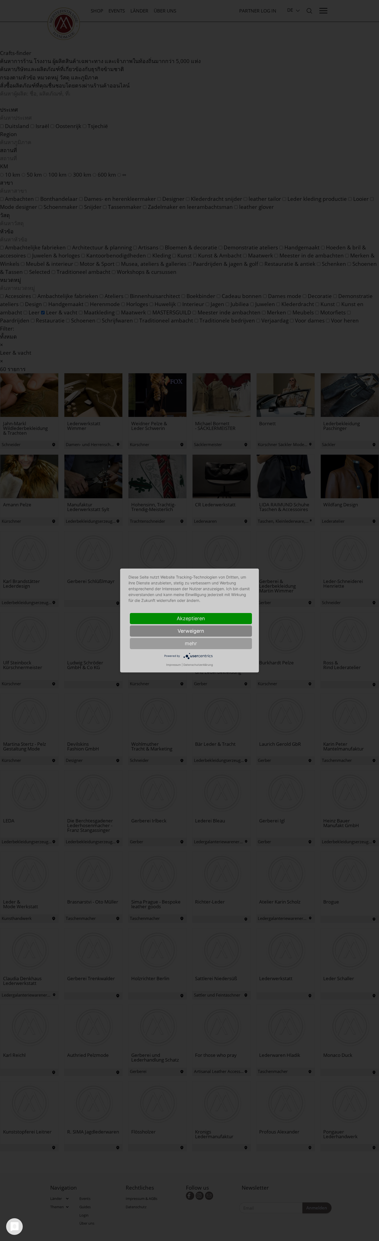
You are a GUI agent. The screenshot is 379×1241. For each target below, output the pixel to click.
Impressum (173, 664)
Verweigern (191, 631)
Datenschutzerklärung (198, 664)
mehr (191, 643)
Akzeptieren (191, 618)
